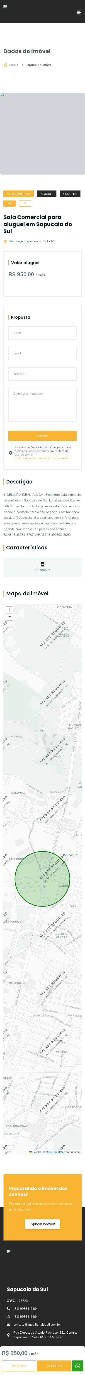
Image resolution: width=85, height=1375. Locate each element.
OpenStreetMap (55, 1152)
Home (13, 65)
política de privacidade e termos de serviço (42, 458)
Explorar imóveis (42, 1224)
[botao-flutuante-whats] (77, 1365)
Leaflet (36, 1152)
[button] (9, 610)
